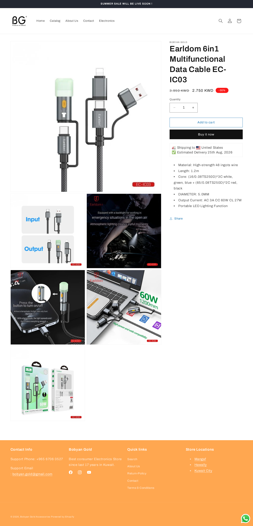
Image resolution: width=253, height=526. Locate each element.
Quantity (175, 99)
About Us (133, 466)
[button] (220, 21)
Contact (132, 480)
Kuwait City (203, 471)
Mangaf (200, 459)
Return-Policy (136, 473)
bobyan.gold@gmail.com (32, 474)
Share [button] (178, 218)
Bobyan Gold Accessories (35, 517)
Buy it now (206, 134)
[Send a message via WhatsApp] (245, 518)
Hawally (200, 465)
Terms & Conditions (140, 487)
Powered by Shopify (62, 517)
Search (132, 459)
